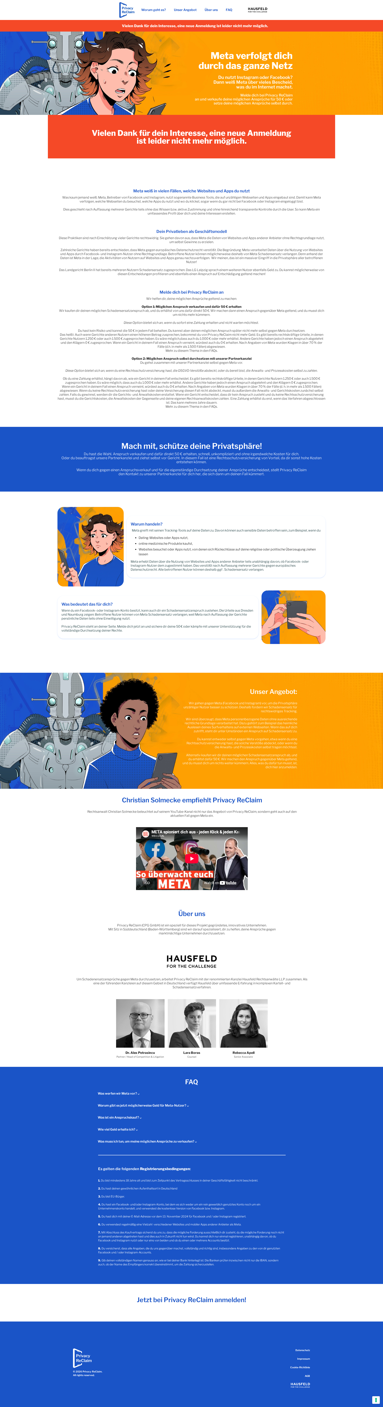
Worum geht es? (153, 10)
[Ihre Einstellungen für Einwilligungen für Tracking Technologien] (376, 1400)
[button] (191, 1094)
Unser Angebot (185, 10)
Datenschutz (302, 1350)
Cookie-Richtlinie (300, 1367)
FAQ (229, 10)
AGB (307, 1375)
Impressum (303, 1358)
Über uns (211, 10)
